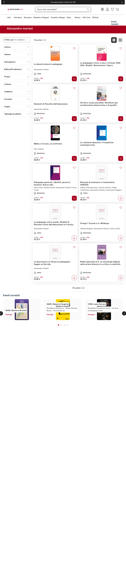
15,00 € (36, 237)
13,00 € (82, 118)
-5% (41, 78)
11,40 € (83, 239)
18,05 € (37, 160)
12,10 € (36, 118)
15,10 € (83, 80)
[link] (102, 9)
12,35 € (83, 120)
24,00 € (82, 158)
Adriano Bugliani (86, 228)
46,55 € (83, 200)
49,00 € (82, 197)
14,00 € (36, 78)
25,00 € (82, 277)
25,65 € (37, 200)
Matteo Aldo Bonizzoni (89, 187)
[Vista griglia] (114, 40)
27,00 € (36, 197)
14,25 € (37, 239)
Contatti (114, 24)
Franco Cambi (114, 228)
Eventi (113, 21)
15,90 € (82, 78)
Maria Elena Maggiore (114, 190)
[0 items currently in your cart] (117, 9)
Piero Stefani (39, 149)
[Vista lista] (120, 40)
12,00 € (82, 237)
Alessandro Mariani (41, 69)
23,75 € (83, 279)
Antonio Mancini (104, 187)
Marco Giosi (38, 187)
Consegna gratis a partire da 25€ (63, 2)
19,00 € (36, 158)
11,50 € (37, 120)
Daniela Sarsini (49, 187)
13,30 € (37, 80)
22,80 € (83, 160)
